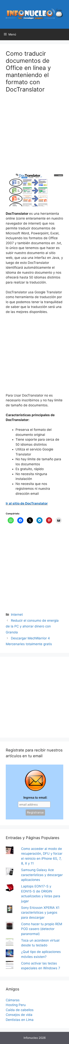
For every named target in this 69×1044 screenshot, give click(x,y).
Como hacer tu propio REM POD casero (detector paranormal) (41, 929)
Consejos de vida (19, 1015)
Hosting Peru (16, 1005)
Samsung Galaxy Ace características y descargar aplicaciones (42, 875)
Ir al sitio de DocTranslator (27, 503)
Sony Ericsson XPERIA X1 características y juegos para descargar (40, 912)
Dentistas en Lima (20, 1020)
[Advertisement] (34, 135)
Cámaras (13, 1000)
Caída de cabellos (20, 1010)
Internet (17, 614)
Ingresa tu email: (35, 797)
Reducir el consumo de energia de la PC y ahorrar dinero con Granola (32, 626)
